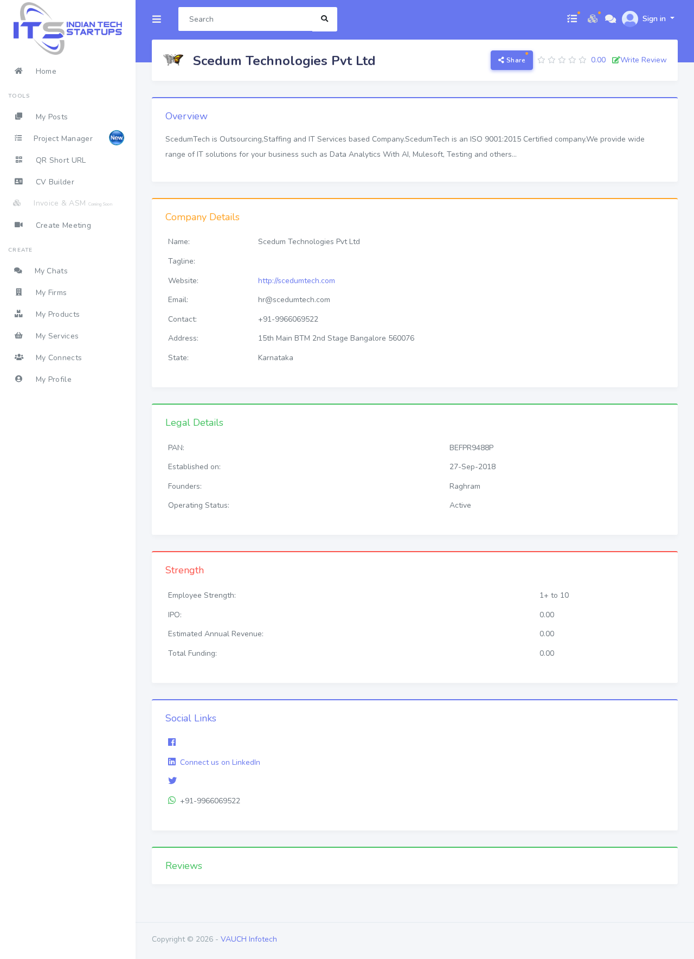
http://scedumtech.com (296, 281)
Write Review (643, 60)
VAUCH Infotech (249, 939)
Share (514, 60)
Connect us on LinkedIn (220, 762)
